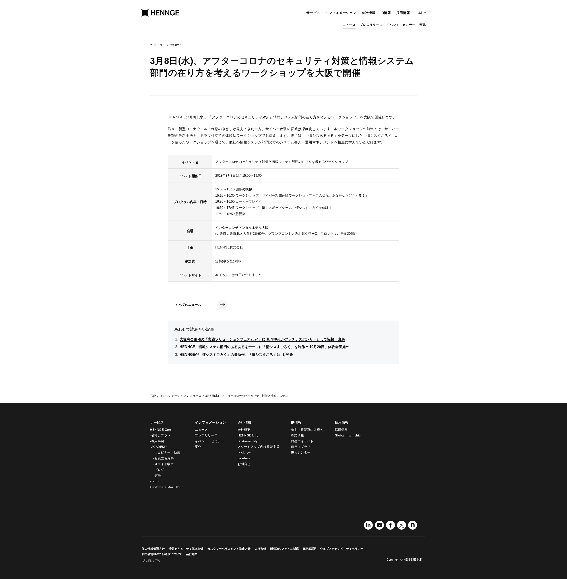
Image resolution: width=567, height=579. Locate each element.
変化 (422, 25)
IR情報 (386, 13)
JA (420, 12)
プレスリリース (371, 25)
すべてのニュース (188, 304)
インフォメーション (340, 13)
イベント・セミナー (400, 25)
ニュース (349, 25)
